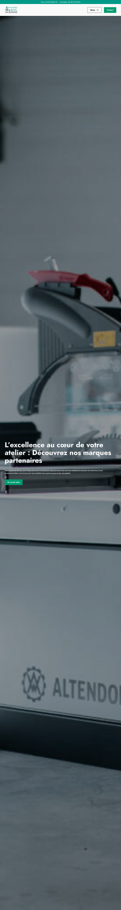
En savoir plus (14, 482)
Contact (110, 10)
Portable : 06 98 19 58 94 (70, 2)
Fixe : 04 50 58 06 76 (49, 2)
